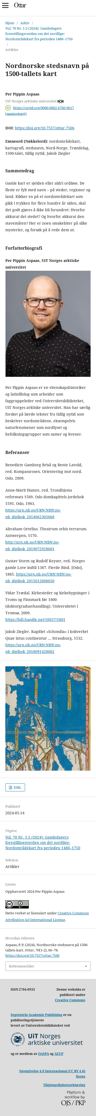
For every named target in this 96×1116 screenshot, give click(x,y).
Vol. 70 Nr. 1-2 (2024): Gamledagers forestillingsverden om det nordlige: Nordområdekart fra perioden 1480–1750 (39, 33)
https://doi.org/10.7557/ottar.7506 (44, 127)
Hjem (9, 23)
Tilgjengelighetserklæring (64, 1085)
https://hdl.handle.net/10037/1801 (35, 619)
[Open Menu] (5, 5)
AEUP (58, 1053)
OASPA (43, 1053)
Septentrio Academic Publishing (36, 1015)
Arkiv (25, 23)
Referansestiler (21, 966)
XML (17, 787)
